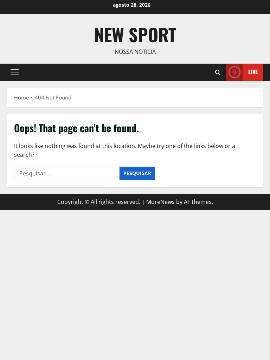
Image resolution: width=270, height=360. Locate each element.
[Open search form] (217, 72)
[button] (14, 72)
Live (253, 72)
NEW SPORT (135, 34)
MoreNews (160, 202)
